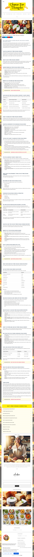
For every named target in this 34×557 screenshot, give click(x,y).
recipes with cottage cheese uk (21, 543)
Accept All (16, 553)
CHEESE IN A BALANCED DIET (16, 399)
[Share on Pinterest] (8, 37)
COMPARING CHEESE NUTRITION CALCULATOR (18, 152)
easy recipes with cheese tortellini (22, 544)
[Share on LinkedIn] (11, 37)
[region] (11, 551)
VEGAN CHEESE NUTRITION (15, 90)
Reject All (11, 553)
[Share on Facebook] (3, 37)
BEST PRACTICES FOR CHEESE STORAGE (18, 362)
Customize (5, 553)
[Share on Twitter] (6, 37)
